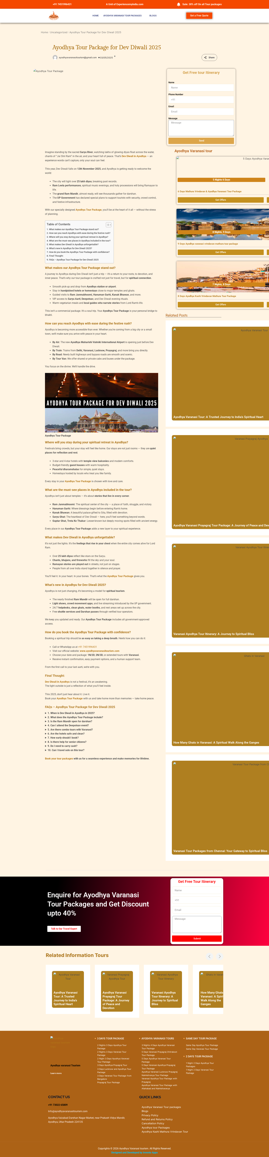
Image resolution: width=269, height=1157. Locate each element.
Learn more (55, 1073)
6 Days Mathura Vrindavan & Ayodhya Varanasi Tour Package (209, 191)
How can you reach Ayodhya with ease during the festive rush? (79, 233)
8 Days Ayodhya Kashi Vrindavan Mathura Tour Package (207, 296)
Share (212, 57)
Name (171, 82)
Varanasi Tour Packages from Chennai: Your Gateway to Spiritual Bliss (220, 851)
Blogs (152, 15)
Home (95, 15)
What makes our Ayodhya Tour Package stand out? (74, 229)
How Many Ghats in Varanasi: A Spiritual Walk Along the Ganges (216, 742)
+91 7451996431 (87, 646)
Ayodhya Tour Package (89, 209)
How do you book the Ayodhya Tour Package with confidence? (79, 252)
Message (172, 118)
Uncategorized (58, 32)
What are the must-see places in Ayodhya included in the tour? (80, 240)
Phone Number (175, 94)
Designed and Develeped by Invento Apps (134, 1152)
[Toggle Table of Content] (107, 224)
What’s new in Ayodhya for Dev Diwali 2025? (70, 248)
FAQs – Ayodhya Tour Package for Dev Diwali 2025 (74, 259)
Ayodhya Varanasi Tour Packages (122, 15)
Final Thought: (56, 256)
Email (171, 106)
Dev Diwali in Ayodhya (134, 156)
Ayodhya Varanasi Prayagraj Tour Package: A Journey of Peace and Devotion (116, 1000)
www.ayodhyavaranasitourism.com (99, 650)
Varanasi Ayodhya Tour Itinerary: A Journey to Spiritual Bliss (213, 634)
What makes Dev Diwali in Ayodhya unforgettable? (74, 244)
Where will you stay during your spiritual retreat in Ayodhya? (78, 237)
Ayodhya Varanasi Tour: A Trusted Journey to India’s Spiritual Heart (218, 417)
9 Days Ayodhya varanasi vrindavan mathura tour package (208, 243)
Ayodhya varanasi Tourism (65, 1065)
